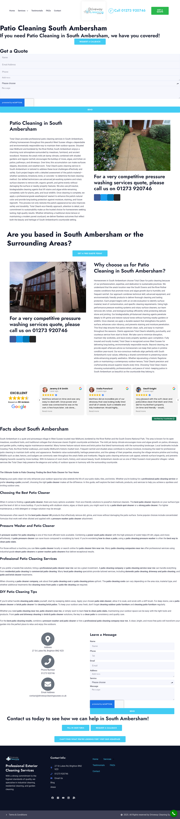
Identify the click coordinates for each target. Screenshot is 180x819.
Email (92, 661)
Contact (57, 10)
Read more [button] (47, 411)
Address (93, 670)
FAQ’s (48, 10)
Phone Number (48, 670)
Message (94, 686)
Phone (93, 651)
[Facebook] (52, 798)
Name (92, 641)
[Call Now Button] (173, 813)
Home (12, 10)
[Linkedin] (68, 798)
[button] (178, 400)
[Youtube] (63, 798)
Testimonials (37, 10)
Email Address (48, 692)
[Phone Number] (47, 661)
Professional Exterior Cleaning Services (22, 768)
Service (93, 678)
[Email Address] (47, 684)
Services (21, 10)
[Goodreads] (58, 798)
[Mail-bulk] (74, 798)
